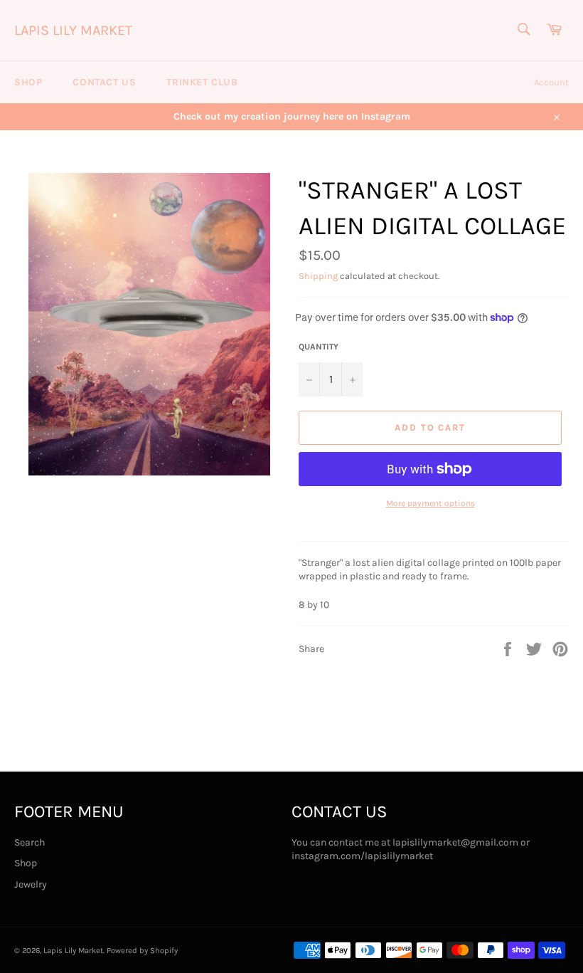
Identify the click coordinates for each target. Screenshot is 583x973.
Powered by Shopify (142, 950)
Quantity (318, 347)
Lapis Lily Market (73, 30)
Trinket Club (201, 82)
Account (551, 82)
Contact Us (104, 82)
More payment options (430, 503)
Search (29, 842)
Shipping (318, 275)
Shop (28, 82)
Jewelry (30, 884)
